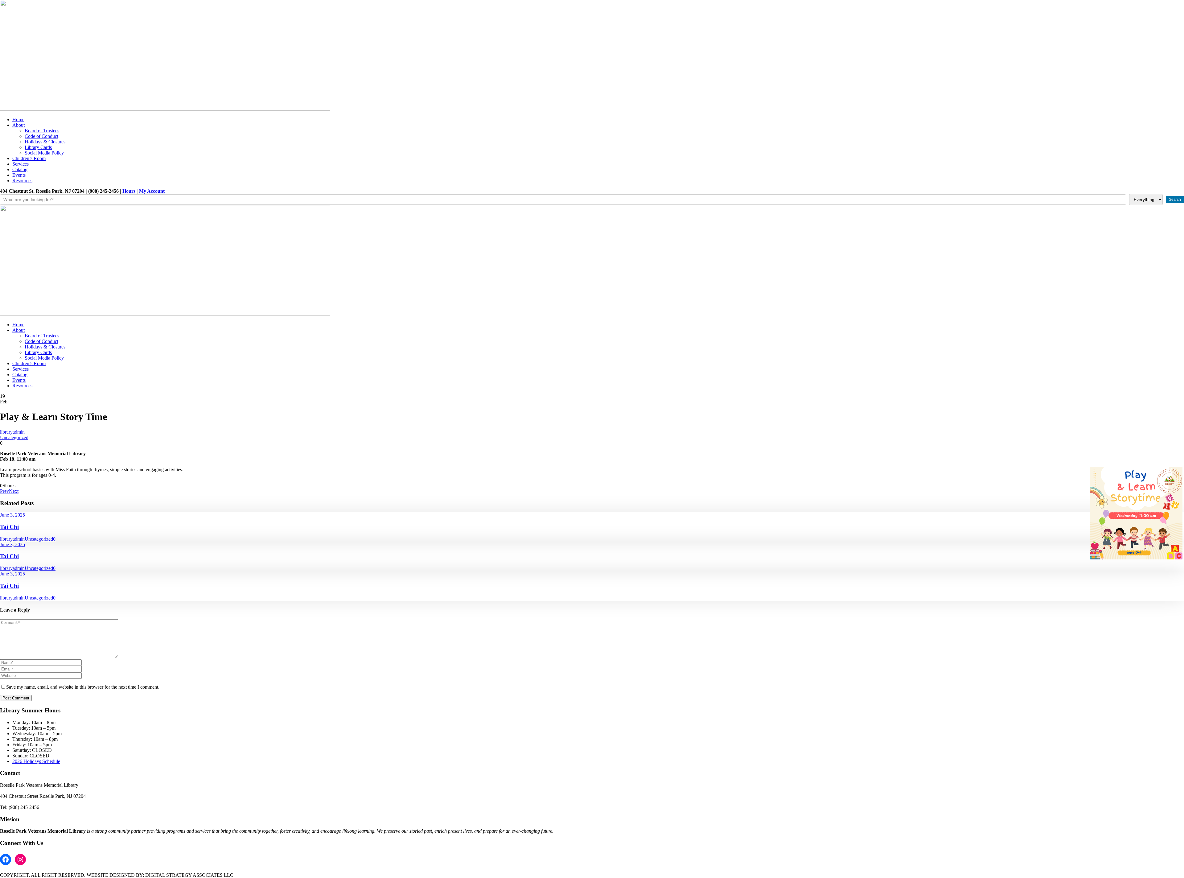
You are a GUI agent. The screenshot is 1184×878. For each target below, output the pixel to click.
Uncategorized (14, 437)
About (18, 125)
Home (18, 119)
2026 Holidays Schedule (36, 761)
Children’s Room (29, 158)
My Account (152, 191)
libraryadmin (12, 432)
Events (19, 175)
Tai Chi (9, 527)
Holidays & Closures (45, 141)
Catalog (19, 169)
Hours (128, 191)
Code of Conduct (41, 136)
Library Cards (38, 147)
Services (20, 164)
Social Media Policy (44, 152)
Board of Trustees (42, 130)
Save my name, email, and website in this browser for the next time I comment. (82, 687)
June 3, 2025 (12, 514)
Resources (22, 180)
